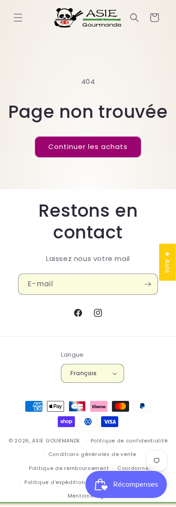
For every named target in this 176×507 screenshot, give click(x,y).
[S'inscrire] (147, 284)
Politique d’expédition (54, 482)
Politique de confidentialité (129, 440)
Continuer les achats (88, 146)
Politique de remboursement (69, 468)
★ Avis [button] (167, 262)
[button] (18, 18)
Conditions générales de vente (92, 454)
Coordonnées (136, 468)
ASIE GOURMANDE (56, 440)
